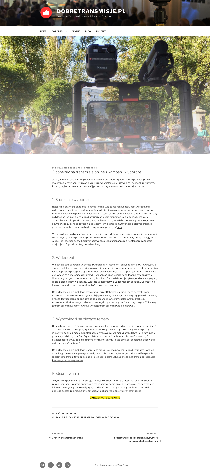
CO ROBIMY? (58, 31)
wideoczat (102, 417)
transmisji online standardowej (129, 241)
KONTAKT (101, 31)
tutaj (119, 227)
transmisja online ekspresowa (67, 360)
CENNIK (76, 31)
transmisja (88, 417)
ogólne (60, 413)
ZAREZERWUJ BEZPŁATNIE (105, 397)
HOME (43, 31)
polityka (71, 413)
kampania (62, 417)
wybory (115, 417)
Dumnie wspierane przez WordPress (111, 465)
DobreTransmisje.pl (91, 11)
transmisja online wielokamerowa (115, 305)
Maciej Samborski (86, 168)
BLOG (88, 31)
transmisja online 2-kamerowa (69, 305)
